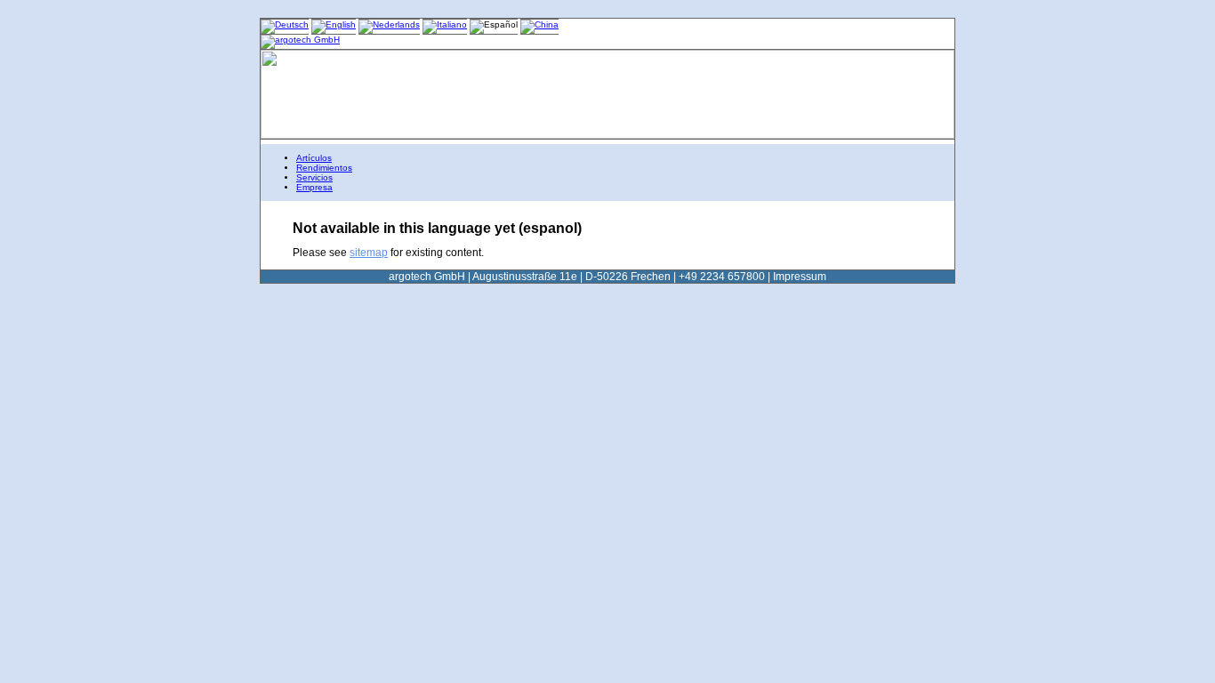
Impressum (799, 276)
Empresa (314, 187)
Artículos (314, 158)
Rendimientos (324, 168)
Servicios (314, 177)
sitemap (369, 252)
